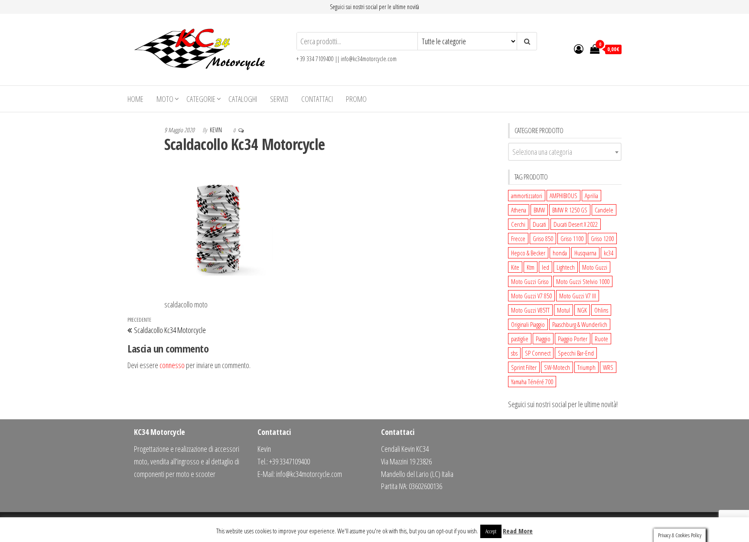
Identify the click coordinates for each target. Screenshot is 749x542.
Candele (604, 210)
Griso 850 (543, 238)
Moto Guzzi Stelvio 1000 (582, 281)
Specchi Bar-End (576, 353)
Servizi (279, 99)
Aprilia (591, 195)
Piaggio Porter (572, 338)
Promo (356, 99)
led (545, 267)
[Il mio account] (578, 48)
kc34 (608, 252)
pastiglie (519, 338)
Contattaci (317, 99)
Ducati (539, 224)
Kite (515, 267)
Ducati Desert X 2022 (576, 224)
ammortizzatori (526, 195)
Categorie (200, 99)
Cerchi (518, 224)
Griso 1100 (571, 238)
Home (135, 99)
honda (560, 252)
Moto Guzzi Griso (530, 281)
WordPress (370, 527)
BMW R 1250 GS (569, 210)
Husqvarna (585, 252)
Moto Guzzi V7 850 (531, 295)
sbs (514, 353)
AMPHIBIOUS (563, 195)
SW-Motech (557, 367)
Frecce (518, 238)
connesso (172, 365)
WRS (608, 367)
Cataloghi (242, 99)
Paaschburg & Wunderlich (579, 324)
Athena (518, 210)
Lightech (566, 267)
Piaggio (543, 338)
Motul (563, 310)
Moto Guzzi (594, 267)
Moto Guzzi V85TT (530, 310)
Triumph (586, 367)
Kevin (216, 130)
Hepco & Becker (528, 252)
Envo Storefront (427, 527)
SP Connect (537, 353)
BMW (539, 210)
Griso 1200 (602, 238)
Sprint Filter (524, 367)
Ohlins (601, 310)
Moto (164, 99)
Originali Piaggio (528, 324)
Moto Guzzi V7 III (577, 295)
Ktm (530, 267)
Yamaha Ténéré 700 (532, 381)
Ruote (601, 338)
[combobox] (565, 152)
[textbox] (565, 152)
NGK (582, 310)
